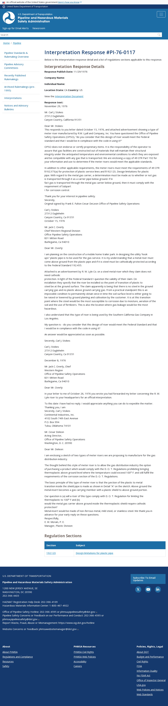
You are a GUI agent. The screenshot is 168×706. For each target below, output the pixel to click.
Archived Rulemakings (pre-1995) (19, 88)
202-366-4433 (10, 595)
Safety (5, 666)
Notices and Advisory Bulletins (16, 107)
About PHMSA (10, 652)
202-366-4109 (49, 601)
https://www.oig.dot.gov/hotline (76, 622)
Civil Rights (142, 661)
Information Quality (147, 670)
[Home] (35, 18)
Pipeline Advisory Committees (14, 66)
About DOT (143, 652)
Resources (8, 661)
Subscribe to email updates (144, 579)
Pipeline (17, 43)
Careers (78, 666)
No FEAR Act (143, 675)
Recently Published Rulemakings (15, 77)
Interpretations (13, 98)
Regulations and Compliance (17, 656)
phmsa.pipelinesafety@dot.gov (77, 611)
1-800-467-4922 (59, 605)
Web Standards (145, 694)
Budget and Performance (150, 656)
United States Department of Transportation (27, 6)
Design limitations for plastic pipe (94, 553)
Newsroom (38, 28)
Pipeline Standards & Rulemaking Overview (16, 54)
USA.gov (141, 685)
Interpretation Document (69, 96)
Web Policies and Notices (150, 689)
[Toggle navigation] (161, 14)
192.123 (51, 553)
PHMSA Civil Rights (84, 652)
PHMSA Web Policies (85, 656)
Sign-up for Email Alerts (15, 28)
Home (6, 43)
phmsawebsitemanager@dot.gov (58, 629)
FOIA (139, 666)
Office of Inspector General (151, 680)
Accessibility (80, 661)
